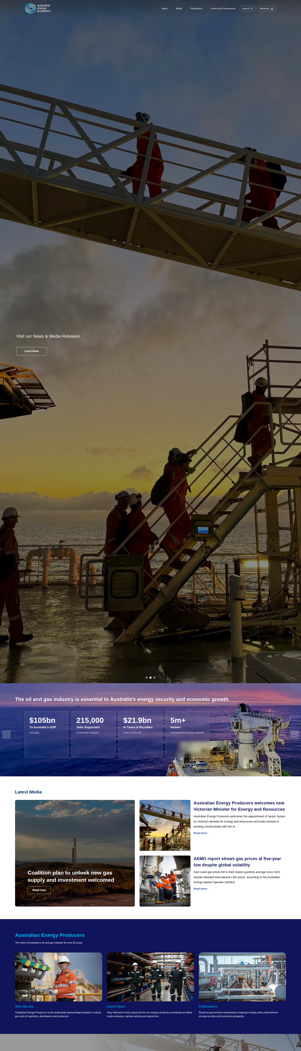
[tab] (147, 677)
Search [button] (245, 8)
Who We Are (24, 1006)
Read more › (201, 833)
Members (264, 8)
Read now (39, 890)
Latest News (116, 1006)
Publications (208, 1006)
